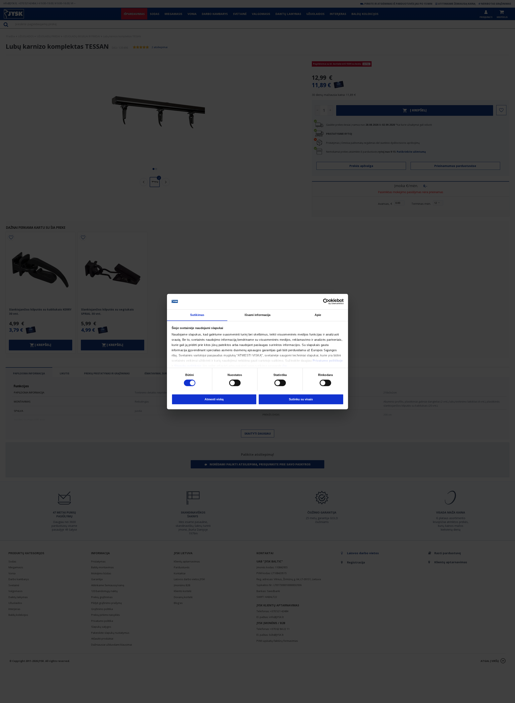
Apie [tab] (318, 315)
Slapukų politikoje (187, 366)
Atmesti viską (214, 399)
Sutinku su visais (301, 399)
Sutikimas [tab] (197, 315)
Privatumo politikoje (328, 360)
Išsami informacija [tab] (258, 315)
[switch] (235, 383)
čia (284, 366)
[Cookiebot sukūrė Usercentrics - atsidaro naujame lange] (326, 301)
